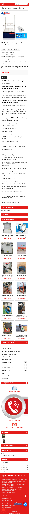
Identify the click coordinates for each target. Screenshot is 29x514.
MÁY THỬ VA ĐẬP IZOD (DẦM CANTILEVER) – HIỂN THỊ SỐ (21, 237)
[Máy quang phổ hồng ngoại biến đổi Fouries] (7, 228)
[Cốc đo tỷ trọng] (22, 248)
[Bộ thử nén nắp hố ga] (7, 308)
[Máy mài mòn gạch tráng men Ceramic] (22, 308)
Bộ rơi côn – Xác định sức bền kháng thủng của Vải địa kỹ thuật (7, 277)
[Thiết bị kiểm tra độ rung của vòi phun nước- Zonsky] (14, 25)
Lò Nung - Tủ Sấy (6, 370)
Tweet (10, 49)
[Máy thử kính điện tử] (7, 328)
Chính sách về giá (5, 503)
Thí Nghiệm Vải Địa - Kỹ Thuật (9, 354)
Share (3, 49)
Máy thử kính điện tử (7, 335)
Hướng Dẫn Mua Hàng (6, 498)
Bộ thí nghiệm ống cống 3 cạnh (21, 296)
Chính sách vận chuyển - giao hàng (9, 502)
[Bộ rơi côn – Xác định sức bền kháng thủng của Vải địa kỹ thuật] (7, 268)
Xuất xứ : (7, 54)
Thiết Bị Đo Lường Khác (8, 356)
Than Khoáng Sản (6, 359)
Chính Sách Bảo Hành (6, 507)
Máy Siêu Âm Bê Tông (7, 367)
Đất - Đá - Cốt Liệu (6, 348)
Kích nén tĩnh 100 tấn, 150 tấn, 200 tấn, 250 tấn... (7, 297)
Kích (3, 373)
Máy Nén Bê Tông (6, 362)
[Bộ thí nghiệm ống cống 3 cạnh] (22, 288)
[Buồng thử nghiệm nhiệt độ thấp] (7, 248)
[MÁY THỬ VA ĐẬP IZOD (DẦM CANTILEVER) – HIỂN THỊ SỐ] (22, 228)
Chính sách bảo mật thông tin (8, 509)
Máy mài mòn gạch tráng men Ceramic (21, 316)
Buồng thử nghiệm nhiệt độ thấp (7, 256)
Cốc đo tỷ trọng (21, 255)
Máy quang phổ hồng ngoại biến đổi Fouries (7, 236)
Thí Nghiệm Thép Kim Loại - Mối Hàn (11, 351)
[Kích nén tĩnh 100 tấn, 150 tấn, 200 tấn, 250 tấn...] (7, 288)
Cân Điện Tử (5, 365)
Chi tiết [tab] (4, 77)
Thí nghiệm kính (6, 376)
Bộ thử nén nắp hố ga (7, 315)
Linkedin (17, 49)
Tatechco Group (5, 453)
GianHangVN (17, 513)
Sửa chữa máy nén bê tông (12, 440)
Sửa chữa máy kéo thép (12, 435)
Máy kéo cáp (5, 378)
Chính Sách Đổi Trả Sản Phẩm (8, 505)
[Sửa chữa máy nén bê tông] (3, 442)
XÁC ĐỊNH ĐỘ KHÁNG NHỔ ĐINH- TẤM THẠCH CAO (21, 277)
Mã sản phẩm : (5, 52)
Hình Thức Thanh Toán (7, 500)
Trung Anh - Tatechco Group (8, 455)
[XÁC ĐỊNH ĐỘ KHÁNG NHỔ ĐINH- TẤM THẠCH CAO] (22, 268)
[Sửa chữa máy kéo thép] (3, 437)
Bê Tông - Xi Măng (6, 346)
